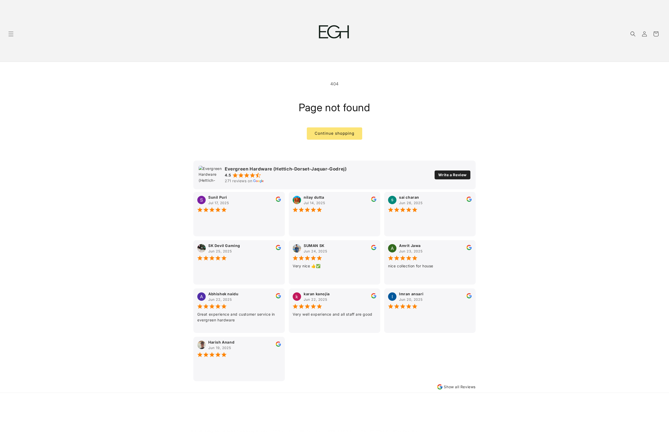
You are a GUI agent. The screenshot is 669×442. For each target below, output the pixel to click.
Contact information (372, 431)
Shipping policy (405, 431)
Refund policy (310, 431)
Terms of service (338, 431)
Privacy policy (283, 431)
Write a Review (452, 175)
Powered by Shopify (252, 431)
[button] (11, 34)
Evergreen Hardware (220, 431)
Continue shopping (334, 133)
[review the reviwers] (278, 200)
